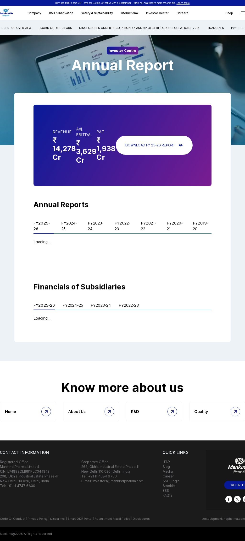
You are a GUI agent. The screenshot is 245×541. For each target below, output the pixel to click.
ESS (166, 490)
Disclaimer (57, 518)
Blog (166, 467)
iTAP (166, 462)
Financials (215, 28)
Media (168, 471)
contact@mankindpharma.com (223, 518)
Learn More (183, 2)
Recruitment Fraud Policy (112, 518)
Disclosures (141, 518)
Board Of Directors (55, 28)
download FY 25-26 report (150, 145)
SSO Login (171, 481)
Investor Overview (16, 28)
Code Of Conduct (12, 518)
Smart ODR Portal (80, 518)
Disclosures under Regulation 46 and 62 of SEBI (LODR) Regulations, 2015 (139, 28)
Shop (229, 13)
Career (168, 476)
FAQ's (167, 495)
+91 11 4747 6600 (21, 486)
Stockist (169, 486)
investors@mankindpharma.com (118, 481)
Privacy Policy (38, 518)
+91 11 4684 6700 (102, 476)
